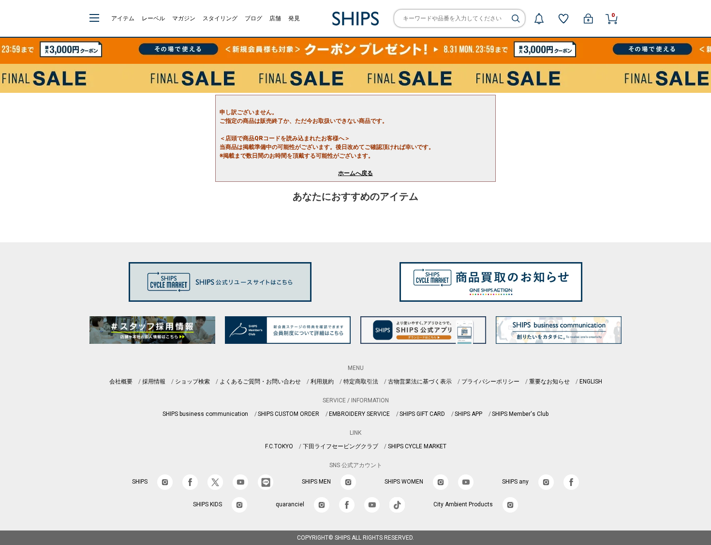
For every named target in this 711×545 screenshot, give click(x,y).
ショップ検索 (192, 381)
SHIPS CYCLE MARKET (417, 446)
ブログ (253, 18)
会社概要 (121, 381)
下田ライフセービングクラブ (340, 446)
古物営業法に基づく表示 (420, 381)
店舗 (275, 18)
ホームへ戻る (355, 173)
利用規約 (322, 381)
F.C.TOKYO (279, 446)
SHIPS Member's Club (520, 414)
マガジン (183, 18)
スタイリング (220, 18)
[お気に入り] (563, 18)
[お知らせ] (538, 18)
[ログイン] (588, 18)
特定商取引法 (360, 381)
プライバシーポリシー (490, 381)
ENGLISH (590, 381)
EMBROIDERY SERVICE (359, 414)
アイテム (122, 18)
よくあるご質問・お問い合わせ (260, 381)
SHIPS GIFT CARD (422, 414)
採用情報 (153, 381)
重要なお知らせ (549, 381)
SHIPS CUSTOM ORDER (288, 414)
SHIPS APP (468, 414)
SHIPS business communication (205, 414)
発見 (294, 18)
